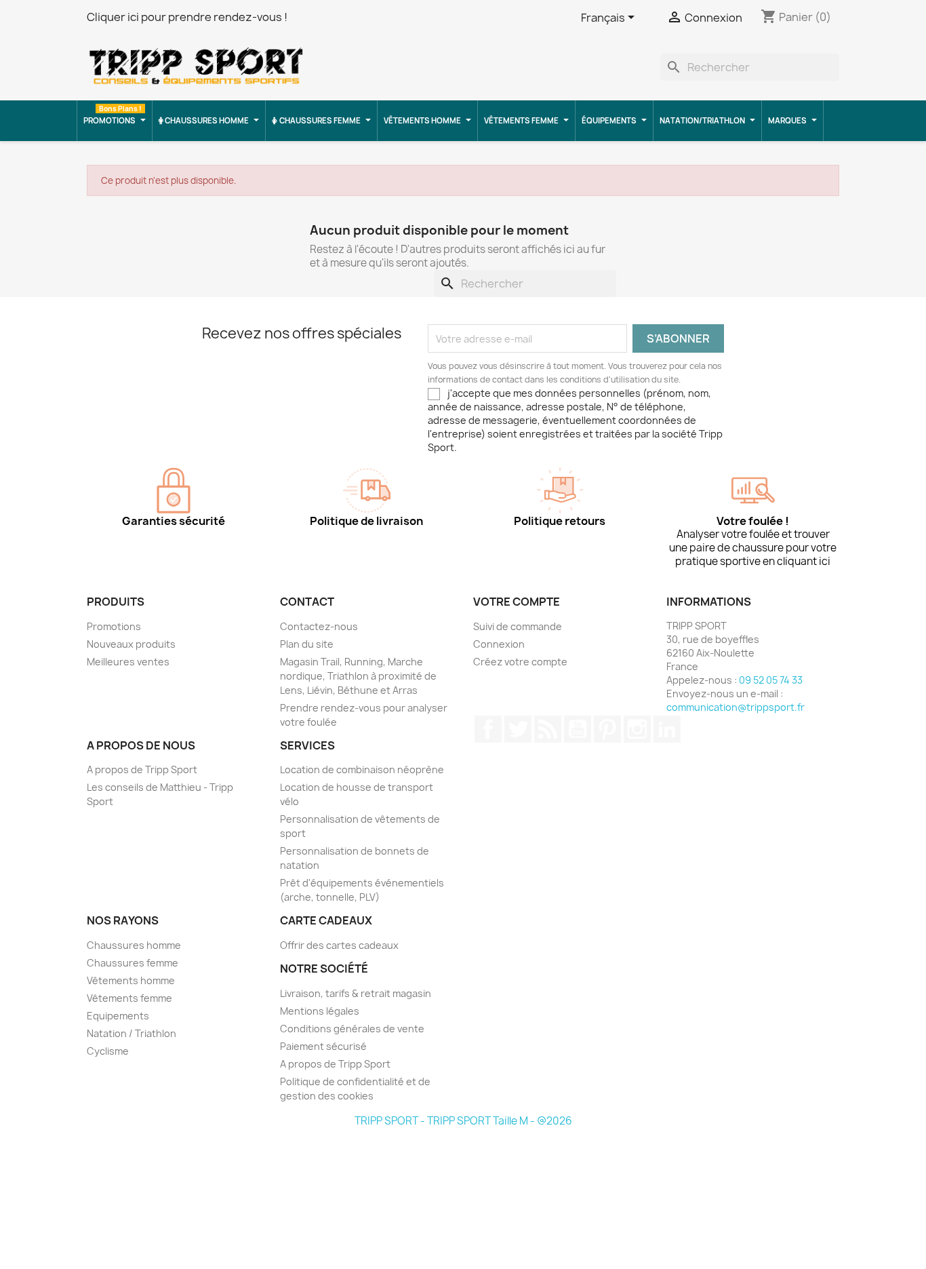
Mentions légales (319, 1010)
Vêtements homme (131, 980)
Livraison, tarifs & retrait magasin (355, 993)
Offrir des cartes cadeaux (339, 945)
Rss (547, 729)
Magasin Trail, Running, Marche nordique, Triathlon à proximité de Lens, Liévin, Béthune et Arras (358, 676)
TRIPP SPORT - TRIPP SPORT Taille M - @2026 (463, 1121)
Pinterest (607, 729)
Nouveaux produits (131, 644)
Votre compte (516, 601)
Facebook (488, 729)
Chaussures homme (134, 945)
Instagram (637, 729)
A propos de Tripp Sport (142, 769)
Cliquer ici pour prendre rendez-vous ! (187, 16)
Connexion (499, 644)
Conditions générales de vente (352, 1028)
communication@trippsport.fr (735, 707)
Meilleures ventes (128, 661)
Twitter (517, 729)
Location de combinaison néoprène (362, 769)
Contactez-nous (319, 626)
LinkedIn (667, 729)
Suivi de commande (517, 626)
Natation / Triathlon (131, 1033)
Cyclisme (108, 1051)
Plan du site (307, 644)
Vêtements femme (129, 998)
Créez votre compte (520, 661)
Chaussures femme (132, 962)
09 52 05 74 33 (771, 679)
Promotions (114, 626)
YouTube (577, 729)
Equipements (118, 1015)
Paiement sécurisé (323, 1046)
